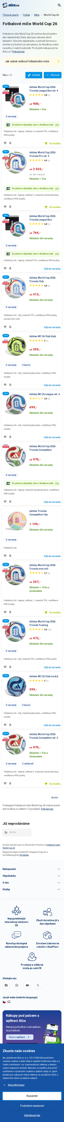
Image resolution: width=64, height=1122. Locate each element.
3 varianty (11, 307)
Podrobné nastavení (32, 1105)
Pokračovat (18, 51)
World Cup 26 (51, 15)
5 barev (26, 365)
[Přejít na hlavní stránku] (11, 5)
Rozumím (32, 1096)
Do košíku (55, 143)
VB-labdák (24, 855)
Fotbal (26, 15)
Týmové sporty (11, 15)
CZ (8, 1001)
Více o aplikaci (17, 1037)
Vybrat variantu (52, 268)
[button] (32, 869)
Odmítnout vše (32, 1115)
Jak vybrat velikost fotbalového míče (27, 61)
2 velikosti (27, 763)
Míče (36, 15)
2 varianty (11, 116)
